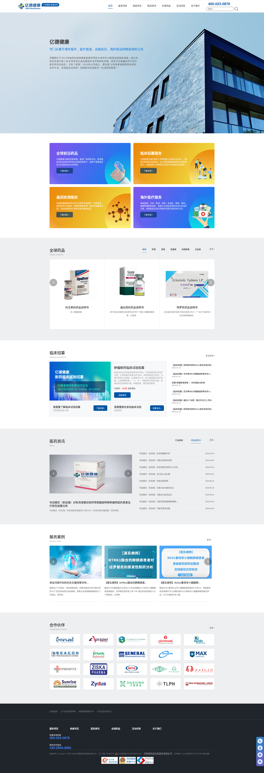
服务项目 (122, 6)
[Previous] (53, 282)
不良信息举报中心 (104, 711)
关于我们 (195, 6)
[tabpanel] (132, 66)
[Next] (211, 282)
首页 (110, 6)
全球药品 (166, 6)
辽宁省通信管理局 (68, 711)
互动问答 (180, 6)
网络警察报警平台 (86, 711)
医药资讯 (151, 6)
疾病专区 (137, 6)
